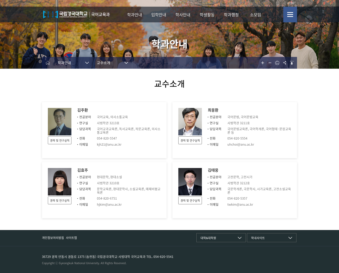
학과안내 (134, 15)
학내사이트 (258, 238)
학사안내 (182, 15)
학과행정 (231, 15)
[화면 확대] (262, 63)
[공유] (284, 63)
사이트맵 (71, 238)
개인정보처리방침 (53, 238)
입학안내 (158, 15)
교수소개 (103, 62)
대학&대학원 (208, 238)
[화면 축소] (270, 63)
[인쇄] (277, 63)
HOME (291, 3)
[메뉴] (290, 14)
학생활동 (207, 15)
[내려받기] (291, 63)
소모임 (255, 15)
